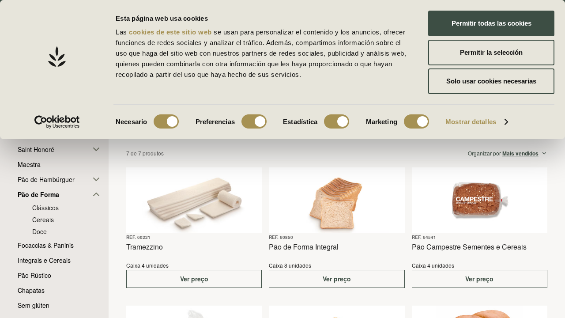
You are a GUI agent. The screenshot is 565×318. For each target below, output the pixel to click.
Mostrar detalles (470, 121)
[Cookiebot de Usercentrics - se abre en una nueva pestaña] (57, 122)
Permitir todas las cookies (491, 23)
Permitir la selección (491, 52)
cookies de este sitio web (171, 32)
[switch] (254, 121)
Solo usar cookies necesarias (491, 81)
